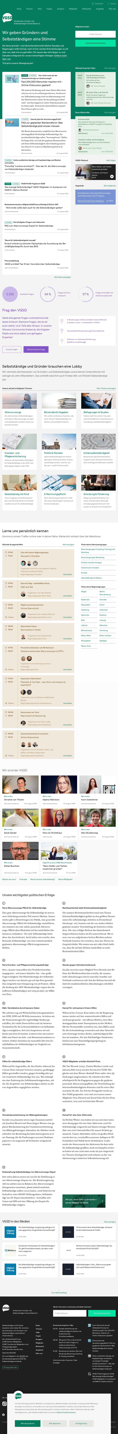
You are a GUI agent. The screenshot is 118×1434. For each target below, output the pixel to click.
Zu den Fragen (12, 349)
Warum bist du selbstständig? (42, 879)
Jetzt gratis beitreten (101, 1313)
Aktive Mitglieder (65, 879)
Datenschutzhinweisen (66, 1412)
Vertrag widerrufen (10, 1367)
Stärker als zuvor (9, 879)
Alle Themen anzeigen (106, 388)
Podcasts (23, 879)
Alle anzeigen (110, 68)
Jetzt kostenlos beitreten (95, 43)
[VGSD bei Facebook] (3, 1415)
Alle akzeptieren (28, 1423)
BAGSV (22, 1356)
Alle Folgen (111, 160)
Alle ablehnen (54, 1423)
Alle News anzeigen (62, 277)
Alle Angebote (110, 185)
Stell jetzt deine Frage (36, 349)
